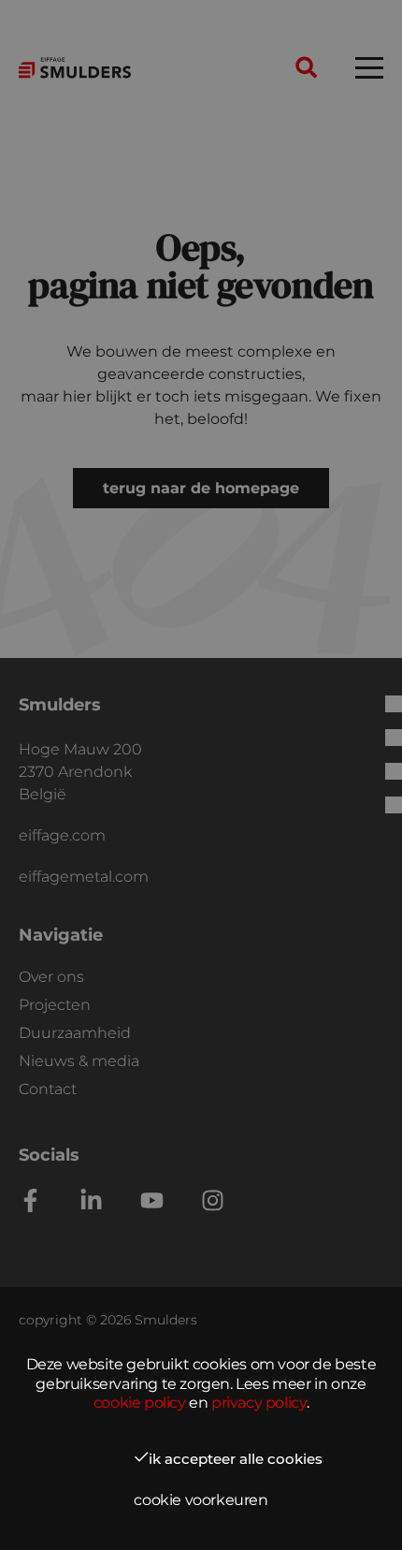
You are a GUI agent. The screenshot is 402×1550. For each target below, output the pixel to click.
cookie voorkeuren (200, 1500)
